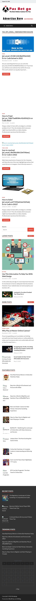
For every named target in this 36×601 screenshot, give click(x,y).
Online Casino (5, 328)
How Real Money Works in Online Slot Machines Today (18, 533)
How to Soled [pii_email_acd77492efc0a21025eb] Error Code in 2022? (16, 202)
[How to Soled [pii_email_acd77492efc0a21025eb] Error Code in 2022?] (18, 185)
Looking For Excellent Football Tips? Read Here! (23, 293)
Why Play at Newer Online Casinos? (16, 331)
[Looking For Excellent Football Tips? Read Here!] (7, 292)
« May (17, 589)
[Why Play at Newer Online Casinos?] (18, 316)
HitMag (19, 599)
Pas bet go (14, 596)
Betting (4, 271)
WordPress (11, 599)
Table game (5, 148)
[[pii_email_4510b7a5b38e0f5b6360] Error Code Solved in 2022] (18, 44)
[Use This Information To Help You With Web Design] (18, 255)
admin (16, 60)
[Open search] (32, 26)
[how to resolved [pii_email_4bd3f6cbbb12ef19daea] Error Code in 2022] (18, 144)
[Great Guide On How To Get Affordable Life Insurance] (7, 357)
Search (4, 226)
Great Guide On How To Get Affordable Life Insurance (22, 357)
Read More (5, 74)
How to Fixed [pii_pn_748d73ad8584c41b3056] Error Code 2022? (17, 118)
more (3, 53)
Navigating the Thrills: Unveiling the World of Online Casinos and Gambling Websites (23, 348)
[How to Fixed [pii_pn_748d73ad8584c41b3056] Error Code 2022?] (18, 96)
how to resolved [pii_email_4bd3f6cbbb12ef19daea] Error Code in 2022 (16, 152)
